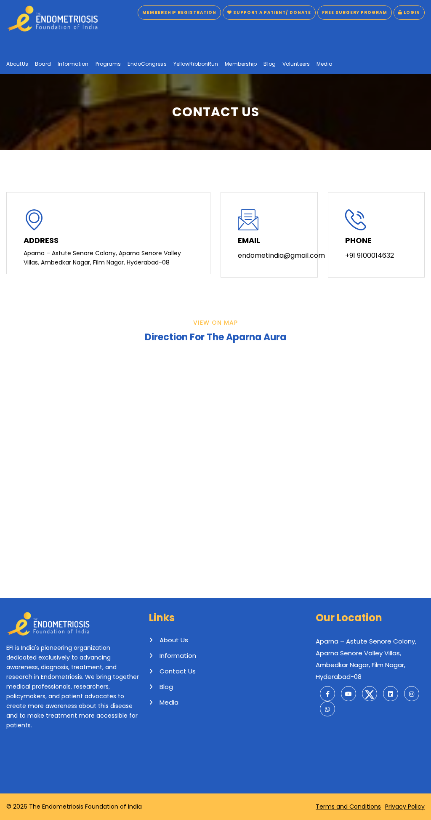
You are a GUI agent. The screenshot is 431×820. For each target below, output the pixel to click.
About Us (174, 640)
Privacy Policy (405, 806)
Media (169, 702)
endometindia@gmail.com (281, 255)
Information (178, 655)
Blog (166, 686)
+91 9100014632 (369, 255)
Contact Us (178, 671)
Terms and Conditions (348, 806)
